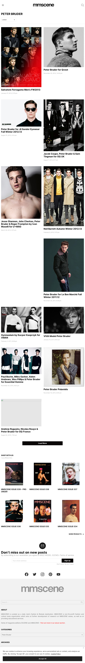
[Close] (83, 647)
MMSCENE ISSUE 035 (39, 526)
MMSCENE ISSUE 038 (39, 489)
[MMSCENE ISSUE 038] (42, 474)
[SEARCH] (82, 5)
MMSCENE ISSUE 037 (67, 489)
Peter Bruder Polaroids (56, 389)
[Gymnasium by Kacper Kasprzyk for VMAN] (21, 319)
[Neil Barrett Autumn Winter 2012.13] (64, 196)
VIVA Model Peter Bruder (57, 336)
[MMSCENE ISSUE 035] (42, 511)
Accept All (42, 659)
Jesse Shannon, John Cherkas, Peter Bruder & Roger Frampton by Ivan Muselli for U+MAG (20, 224)
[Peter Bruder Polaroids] (64, 367)
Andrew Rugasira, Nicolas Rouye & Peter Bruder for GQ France (19, 430)
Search (81, 602)
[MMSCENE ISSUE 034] (71, 511)
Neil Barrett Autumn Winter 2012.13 (63, 229)
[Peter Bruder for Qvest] (64, 47)
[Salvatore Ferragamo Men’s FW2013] (21, 57)
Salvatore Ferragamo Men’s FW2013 (20, 89)
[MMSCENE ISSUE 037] (71, 474)
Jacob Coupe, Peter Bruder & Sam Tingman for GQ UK (62, 155)
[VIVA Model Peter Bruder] (64, 320)
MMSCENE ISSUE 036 (11, 526)
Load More (42, 443)
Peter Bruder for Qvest (56, 69)
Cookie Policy (56, 654)
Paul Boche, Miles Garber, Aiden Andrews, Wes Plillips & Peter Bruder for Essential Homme (20, 379)
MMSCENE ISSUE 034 (67, 526)
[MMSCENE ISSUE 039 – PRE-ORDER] (14, 474)
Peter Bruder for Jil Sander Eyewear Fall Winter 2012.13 (20, 130)
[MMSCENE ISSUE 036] (14, 511)
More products (75, 534)
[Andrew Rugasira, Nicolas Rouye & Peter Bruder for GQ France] (21, 412)
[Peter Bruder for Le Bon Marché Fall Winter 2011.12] (64, 265)
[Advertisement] (21, 254)
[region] (42, 655)
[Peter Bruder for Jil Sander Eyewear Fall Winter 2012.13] (21, 113)
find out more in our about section (53, 623)
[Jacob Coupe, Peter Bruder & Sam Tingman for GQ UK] (64, 125)
